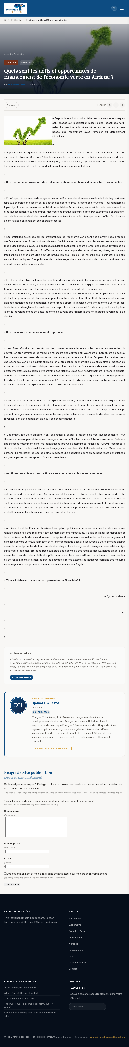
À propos (73, 943)
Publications (17, 20)
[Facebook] (122, 105)
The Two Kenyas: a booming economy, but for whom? (28, 1005)
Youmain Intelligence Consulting (107, 1037)
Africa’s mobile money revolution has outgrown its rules (30, 1014)
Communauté (76, 937)
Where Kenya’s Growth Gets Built (21, 993)
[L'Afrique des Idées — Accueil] (15, 8)
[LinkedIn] (116, 105)
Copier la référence (21, 677)
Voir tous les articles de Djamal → (51, 748)
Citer (13, 105)
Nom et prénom (13, 847)
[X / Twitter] (109, 105)
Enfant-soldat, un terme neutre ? (21, 987)
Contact (73, 968)
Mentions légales (62, 1037)
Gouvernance (76, 950)
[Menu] (122, 8)
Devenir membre (77, 962)
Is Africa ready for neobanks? (19, 998)
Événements (75, 924)
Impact (72, 956)
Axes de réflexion (78, 931)
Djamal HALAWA (17, 84)
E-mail (7, 862)
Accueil (7, 54)
